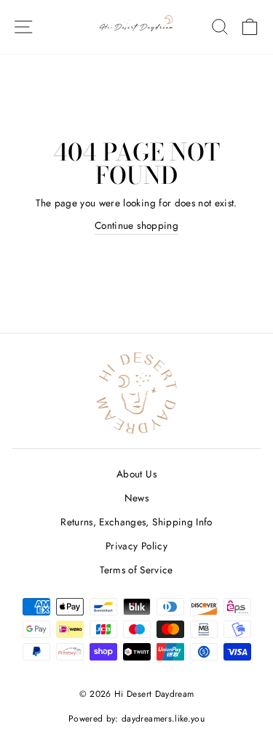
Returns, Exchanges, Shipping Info (136, 521)
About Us (136, 474)
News (136, 497)
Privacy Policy (136, 545)
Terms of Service (136, 569)
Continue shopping (136, 225)
